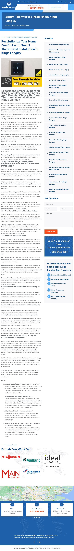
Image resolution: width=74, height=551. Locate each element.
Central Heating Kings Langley (59, 147)
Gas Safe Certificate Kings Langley (58, 94)
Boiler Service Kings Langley (59, 70)
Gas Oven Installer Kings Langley (57, 126)
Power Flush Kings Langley (58, 100)
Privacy (53, 548)
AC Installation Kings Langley (59, 75)
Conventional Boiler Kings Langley (58, 183)
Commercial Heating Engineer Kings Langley (59, 51)
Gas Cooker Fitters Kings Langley (58, 119)
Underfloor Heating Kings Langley (58, 141)
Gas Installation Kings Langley (59, 112)
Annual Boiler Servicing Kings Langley (59, 106)
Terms (58, 548)
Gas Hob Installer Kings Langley (57, 134)
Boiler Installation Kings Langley (57, 58)
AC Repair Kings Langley (57, 80)
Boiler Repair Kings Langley (58, 64)
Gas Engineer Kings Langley (59, 44)
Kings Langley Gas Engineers (28, 548)
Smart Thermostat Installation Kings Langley (59, 168)
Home (7, 25)
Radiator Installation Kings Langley (58, 161)
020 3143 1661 (36, 8)
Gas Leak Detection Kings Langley (58, 176)
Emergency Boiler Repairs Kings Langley (58, 86)
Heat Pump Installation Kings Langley (59, 190)
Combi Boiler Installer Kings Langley (58, 153)
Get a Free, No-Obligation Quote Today (58, 246)
